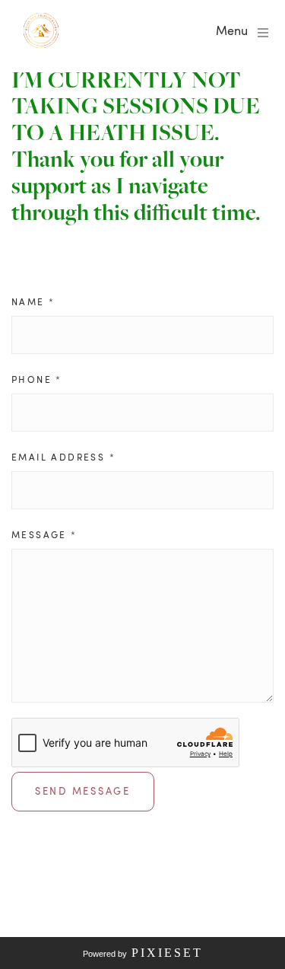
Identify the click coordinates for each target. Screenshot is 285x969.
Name (33, 301)
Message (44, 534)
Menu (232, 30)
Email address (63, 457)
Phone (36, 379)
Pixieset (167, 952)
